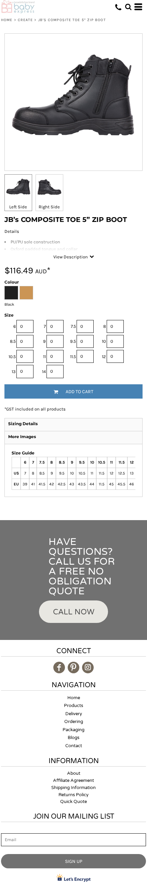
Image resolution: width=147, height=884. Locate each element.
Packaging (73, 730)
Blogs (73, 737)
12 (104, 356)
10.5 (12, 356)
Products (73, 705)
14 (44, 371)
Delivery (73, 714)
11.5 (73, 356)
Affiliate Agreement (73, 780)
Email (7, 829)
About (73, 773)
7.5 (73, 326)
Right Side (49, 206)
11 (44, 356)
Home (6, 20)
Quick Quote (73, 801)
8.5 (13, 341)
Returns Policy (73, 795)
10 (104, 341)
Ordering (73, 721)
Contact (73, 746)
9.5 (73, 341)
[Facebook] (59, 667)
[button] (128, 6)
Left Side (18, 206)
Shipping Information (73, 787)
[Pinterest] (73, 667)
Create (25, 20)
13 (14, 371)
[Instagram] (88, 667)
